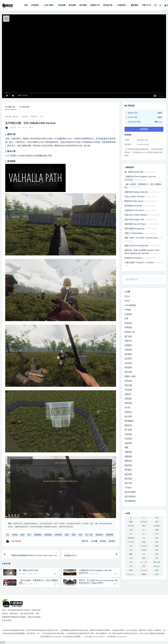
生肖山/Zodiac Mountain (135, 197)
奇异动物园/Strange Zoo (134, 229)
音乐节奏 (128, 483)
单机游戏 (128, 368)
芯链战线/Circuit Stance (134, 210)
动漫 (130, 530)
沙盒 (130, 558)
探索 (73, 535)
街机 (130, 570)
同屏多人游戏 (130, 376)
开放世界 (58, 535)
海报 (104, 541)
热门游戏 (128, 430)
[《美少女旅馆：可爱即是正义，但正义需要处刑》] (9, 582)
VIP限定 (128, 310)
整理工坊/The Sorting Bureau (136, 246)
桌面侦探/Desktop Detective (136, 192)
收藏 (95, 541)
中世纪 (14, 535)
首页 (26, 5)
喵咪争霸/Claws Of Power (135, 224)
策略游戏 (128, 461)
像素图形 (144, 522)
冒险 (156, 522)
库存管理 (48, 535)
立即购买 (144, 129)
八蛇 (15, 541)
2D (131, 518)
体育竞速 (128, 328)
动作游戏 (128, 363)
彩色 (143, 542)
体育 (126, 319)
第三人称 (157, 562)
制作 (22, 535)
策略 (126, 448)
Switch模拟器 (130, 305)
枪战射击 (128, 412)
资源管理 (109, 535)
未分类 (127, 408)
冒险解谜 (128, 354)
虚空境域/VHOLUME (133, 206)
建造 (156, 538)
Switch (127, 301)
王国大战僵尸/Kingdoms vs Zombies (139, 263)
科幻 (130, 562)
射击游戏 (72, 5)
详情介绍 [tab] (11, 107)
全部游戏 (25, 116)
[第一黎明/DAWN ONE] (9, 573)
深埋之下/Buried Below (134, 233)
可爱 (156, 530)
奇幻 (156, 534)
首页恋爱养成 (130, 497)
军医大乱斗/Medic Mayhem (136, 215)
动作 (143, 526)
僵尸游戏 (128, 336)
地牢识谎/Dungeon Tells (134, 220)
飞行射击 (128, 488)
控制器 (143, 550)
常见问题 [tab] (25, 107)
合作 (130, 534)
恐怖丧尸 (128, 394)
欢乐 (143, 554)
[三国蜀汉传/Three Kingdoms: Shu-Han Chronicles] (69, 572)
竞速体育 (128, 443)
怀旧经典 (62, 5)
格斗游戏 (128, 416)
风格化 (143, 574)
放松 (156, 550)
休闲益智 (128, 314)
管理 (143, 566)
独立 (143, 558)
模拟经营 (128, 425)
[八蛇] (6, 127)
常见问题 (128, 385)
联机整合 (128, 470)
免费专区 (82, 574)
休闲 (156, 518)
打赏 (86, 541)
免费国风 (128, 345)
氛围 (156, 554)
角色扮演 (34, 116)
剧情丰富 (131, 526)
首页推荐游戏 (130, 501)
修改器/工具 (130, 332)
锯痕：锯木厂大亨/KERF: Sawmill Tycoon (141, 238)
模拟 (130, 554)
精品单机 (128, 465)
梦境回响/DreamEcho (133, 258)
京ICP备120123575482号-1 (95, 636)
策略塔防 (128, 452)
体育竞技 (128, 323)
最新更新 (134, 5)
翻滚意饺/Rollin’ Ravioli (134, 201)
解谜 (156, 570)
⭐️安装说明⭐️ (122, 5)
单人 (29, 535)
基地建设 (37, 535)
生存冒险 (128, 434)
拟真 (67, 535)
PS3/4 (127, 296)
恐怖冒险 (128, 399)
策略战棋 (128, 456)
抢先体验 (144, 546)
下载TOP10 (146, 5)
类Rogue (157, 566)
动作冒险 (83, 5)
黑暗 (156, 574)
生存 (80, 535)
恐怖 (156, 542)
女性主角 (131, 538)
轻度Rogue (131, 574)
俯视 (130, 522)
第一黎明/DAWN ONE (28, 570)
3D (7, 535)
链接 (113, 541)
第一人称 (89, 535)
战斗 (130, 546)
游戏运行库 (107, 5)
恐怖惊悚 (128, 403)
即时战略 (128, 372)
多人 (143, 534)
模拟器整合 (129, 421)
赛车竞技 (128, 479)
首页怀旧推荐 (130, 492)
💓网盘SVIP (95, 5)
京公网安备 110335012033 (117, 636)
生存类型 (128, 439)
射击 (143, 538)
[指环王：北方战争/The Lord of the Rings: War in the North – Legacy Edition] (69, 582)
